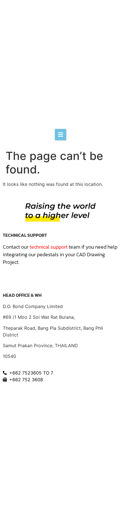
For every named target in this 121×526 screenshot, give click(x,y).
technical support (49, 247)
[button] (60, 134)
